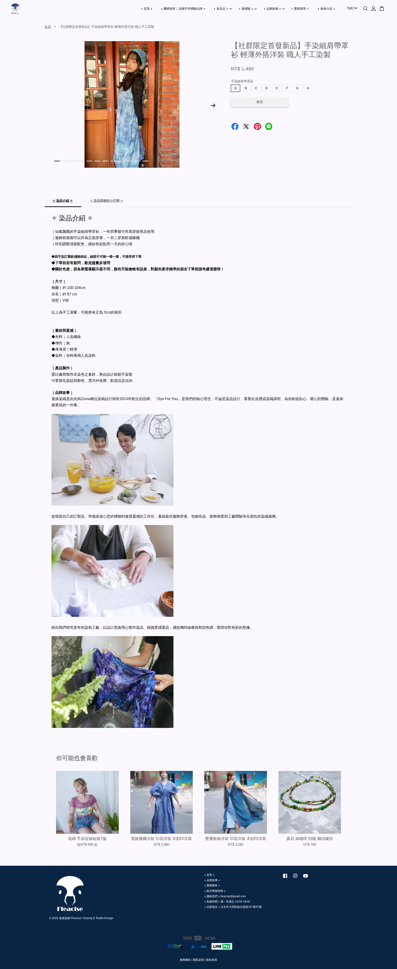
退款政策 (211, 959)
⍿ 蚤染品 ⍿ (221, 8)
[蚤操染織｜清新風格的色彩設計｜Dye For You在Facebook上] (285, 878)
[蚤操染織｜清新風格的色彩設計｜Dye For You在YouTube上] (305, 878)
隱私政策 (198, 959)
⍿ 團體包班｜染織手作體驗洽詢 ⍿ (183, 8)
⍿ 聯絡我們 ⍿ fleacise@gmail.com (225, 896)
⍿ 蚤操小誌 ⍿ (326, 8)
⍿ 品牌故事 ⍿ (272, 8)
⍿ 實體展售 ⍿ (300, 8)
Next (213, 105)
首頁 (48, 27)
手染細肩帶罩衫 (242, 81)
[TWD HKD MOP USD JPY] (351, 9)
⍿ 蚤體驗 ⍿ (246, 8)
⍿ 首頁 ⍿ (146, 8)
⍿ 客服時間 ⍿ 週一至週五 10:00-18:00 (227, 901)
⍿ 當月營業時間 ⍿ (214, 891)
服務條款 (185, 959)
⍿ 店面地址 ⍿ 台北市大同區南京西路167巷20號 (233, 906)
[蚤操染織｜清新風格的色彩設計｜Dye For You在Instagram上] (295, 878)
